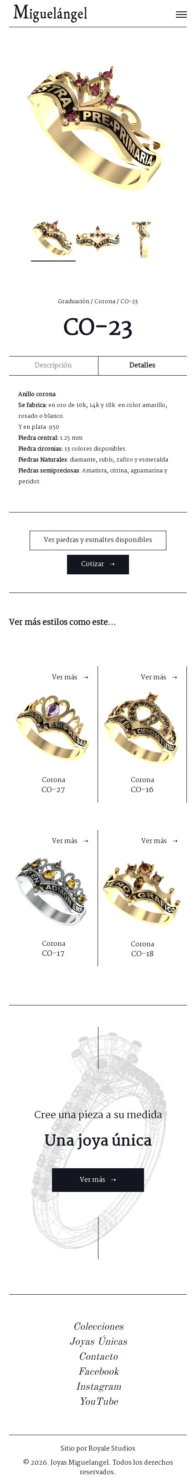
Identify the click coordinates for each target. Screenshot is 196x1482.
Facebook (98, 1372)
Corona (104, 301)
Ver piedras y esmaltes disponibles (98, 540)
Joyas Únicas (98, 1342)
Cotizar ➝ (98, 564)
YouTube (98, 1402)
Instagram (98, 1387)
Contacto (98, 1357)
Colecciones (98, 1327)
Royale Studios (111, 1448)
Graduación (73, 301)
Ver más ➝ (98, 1180)
